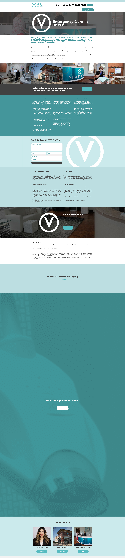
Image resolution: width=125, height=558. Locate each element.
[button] (38, 9)
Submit (33, 162)
